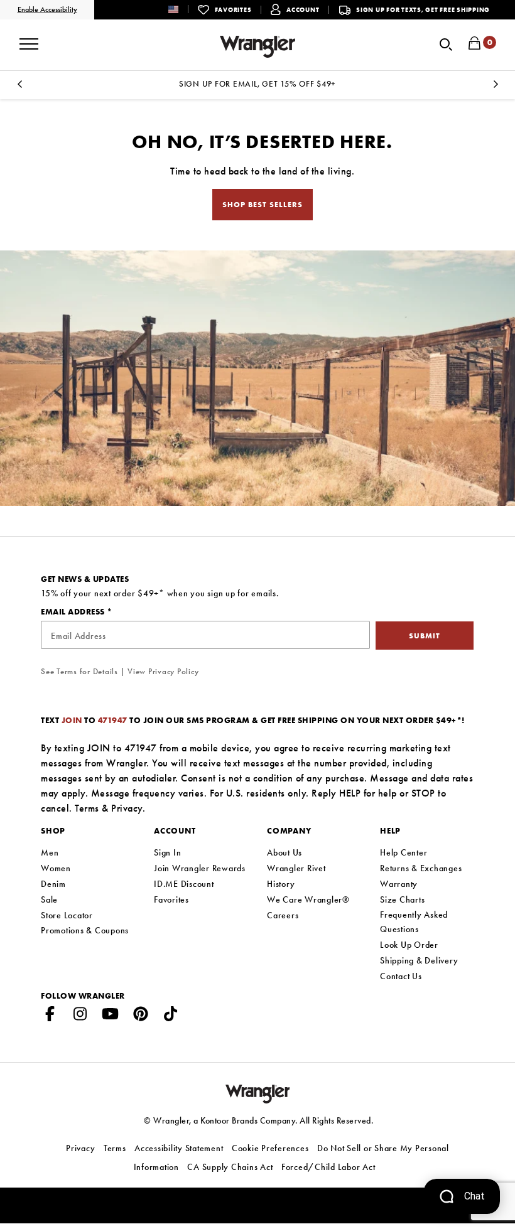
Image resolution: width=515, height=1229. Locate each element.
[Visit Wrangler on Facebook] (50, 1016)
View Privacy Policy (162, 671)
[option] (257, 84)
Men (49, 852)
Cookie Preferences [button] (270, 1148)
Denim (53, 883)
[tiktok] (170, 1016)
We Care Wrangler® (308, 899)
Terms (87, 808)
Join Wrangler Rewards (200, 868)
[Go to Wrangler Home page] (257, 1093)
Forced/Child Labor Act (328, 1167)
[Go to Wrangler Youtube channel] (110, 1016)
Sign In (167, 852)
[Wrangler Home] (257, 47)
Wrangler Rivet (296, 868)
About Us (284, 852)
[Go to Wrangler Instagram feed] (80, 1016)
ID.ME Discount (184, 883)
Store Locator (67, 915)
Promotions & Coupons (85, 930)
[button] (183, 9)
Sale (49, 899)
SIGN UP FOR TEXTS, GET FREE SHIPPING (423, 10)
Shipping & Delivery (419, 960)
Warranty (399, 883)
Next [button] (495, 87)
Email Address (74, 612)
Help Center (403, 852)
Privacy (127, 808)
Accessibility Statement (178, 1148)
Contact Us (401, 976)
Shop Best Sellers (262, 205)
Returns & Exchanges (421, 868)
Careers (282, 915)
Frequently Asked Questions (414, 922)
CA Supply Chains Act (230, 1167)
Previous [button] (19, 87)
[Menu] (28, 39)
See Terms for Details (79, 671)
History (281, 883)
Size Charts (402, 899)
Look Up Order (409, 944)
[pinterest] (140, 1016)
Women (56, 868)
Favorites (171, 899)
